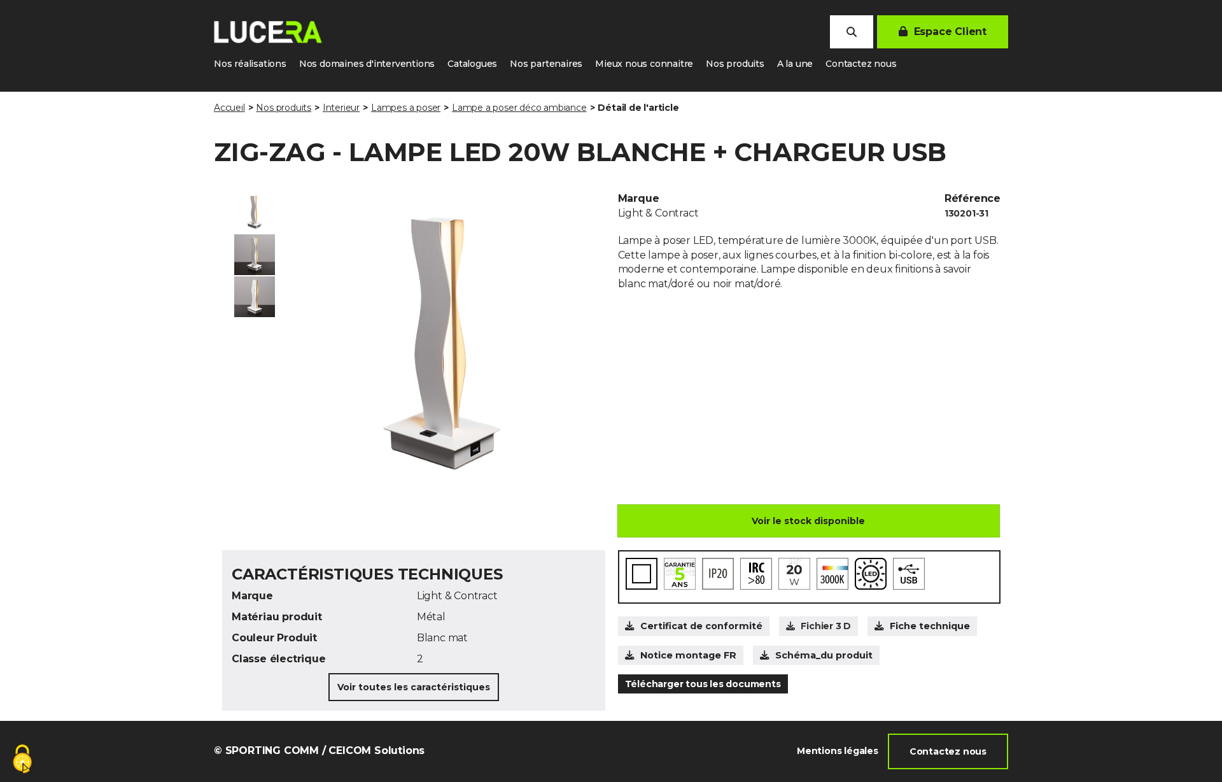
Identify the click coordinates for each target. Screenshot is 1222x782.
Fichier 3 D (826, 626)
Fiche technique (930, 626)
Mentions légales (837, 751)
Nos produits (735, 63)
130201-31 (966, 213)
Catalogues (472, 63)
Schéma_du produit (824, 655)
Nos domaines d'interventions (367, 63)
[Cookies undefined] (22, 760)
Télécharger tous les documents (703, 684)
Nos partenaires (546, 63)
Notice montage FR (688, 655)
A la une (795, 63)
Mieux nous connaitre (644, 63)
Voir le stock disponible (808, 521)
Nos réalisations (250, 63)
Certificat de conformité (701, 626)
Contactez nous (860, 63)
